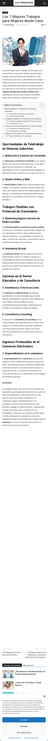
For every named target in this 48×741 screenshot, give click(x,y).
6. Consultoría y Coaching (17, 131)
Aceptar (24, 720)
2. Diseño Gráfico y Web (16, 116)
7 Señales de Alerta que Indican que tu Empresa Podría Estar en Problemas (35, 654)
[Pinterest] (15, 30)
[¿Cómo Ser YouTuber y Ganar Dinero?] (8, 685)
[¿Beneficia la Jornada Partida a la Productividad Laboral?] (8, 674)
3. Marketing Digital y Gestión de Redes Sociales (24, 121)
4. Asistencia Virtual (15, 123)
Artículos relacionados (12, 665)
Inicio (4, 9)
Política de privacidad (31, 738)
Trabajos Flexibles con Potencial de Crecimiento (23, 119)
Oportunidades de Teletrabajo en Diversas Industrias (20, 110)
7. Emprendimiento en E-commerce (20, 136)
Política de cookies (14, 738)
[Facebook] (4, 30)
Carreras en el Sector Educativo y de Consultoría (23, 126)
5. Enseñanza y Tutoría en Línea (19, 128)
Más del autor (28, 665)
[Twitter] (10, 30)
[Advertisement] (24, 528)
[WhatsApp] (20, 30)
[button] (44, 696)
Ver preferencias (24, 732)
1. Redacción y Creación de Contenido (20, 114)
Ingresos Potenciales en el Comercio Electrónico (23, 133)
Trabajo (10, 9)
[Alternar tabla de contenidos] (40, 105)
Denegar (24, 726)
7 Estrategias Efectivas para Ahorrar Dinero (11, 653)
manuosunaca (9, 25)
